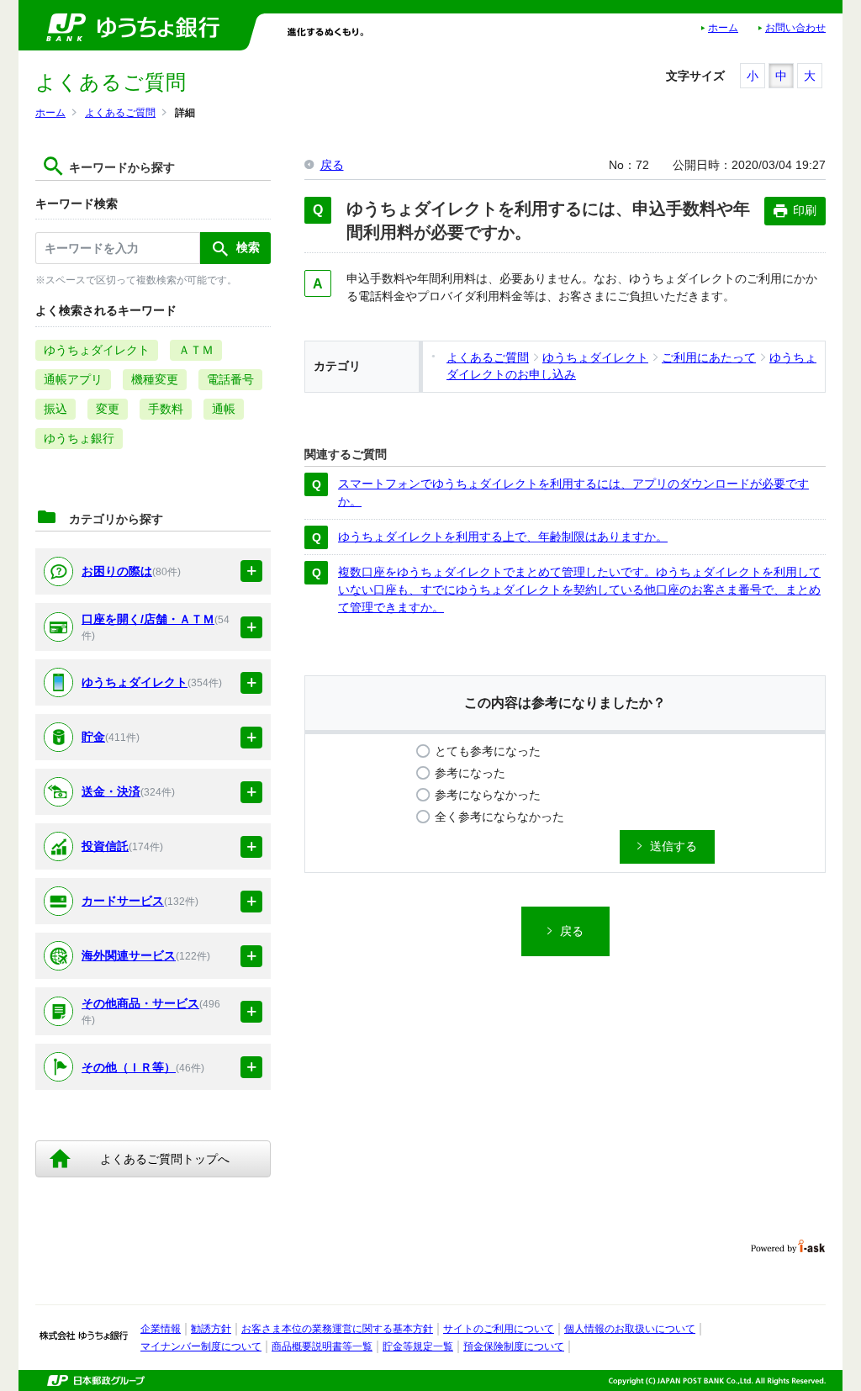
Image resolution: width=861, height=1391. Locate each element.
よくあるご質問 (120, 113)
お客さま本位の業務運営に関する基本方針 (337, 1329)
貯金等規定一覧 (418, 1346)
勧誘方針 (211, 1329)
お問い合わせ (795, 28)
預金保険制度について (513, 1346)
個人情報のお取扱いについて (629, 1329)
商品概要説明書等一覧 (322, 1346)
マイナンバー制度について (200, 1346)
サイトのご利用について (498, 1329)
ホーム (723, 28)
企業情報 (160, 1329)
